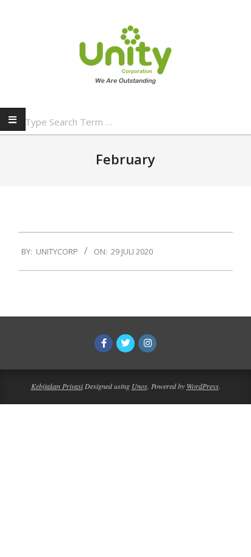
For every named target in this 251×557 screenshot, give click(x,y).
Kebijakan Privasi (57, 386)
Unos (139, 386)
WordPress (202, 386)
